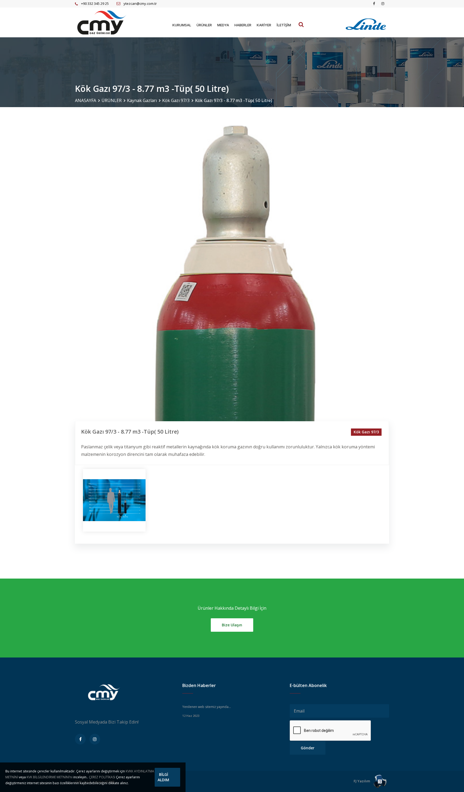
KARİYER (264, 25)
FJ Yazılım (362, 781)
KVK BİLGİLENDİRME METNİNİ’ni (50, 777)
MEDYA (223, 25)
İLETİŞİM (284, 25)
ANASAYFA (85, 100)
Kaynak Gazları (142, 100)
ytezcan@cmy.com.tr (140, 3)
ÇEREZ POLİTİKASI (102, 777)
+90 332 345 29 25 (95, 3)
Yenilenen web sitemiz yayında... (206, 706)
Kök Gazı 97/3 (176, 100)
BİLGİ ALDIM (163, 777)
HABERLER (242, 25)
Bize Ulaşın (232, 624)
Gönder (307, 747)
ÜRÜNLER (204, 25)
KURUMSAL (181, 25)
